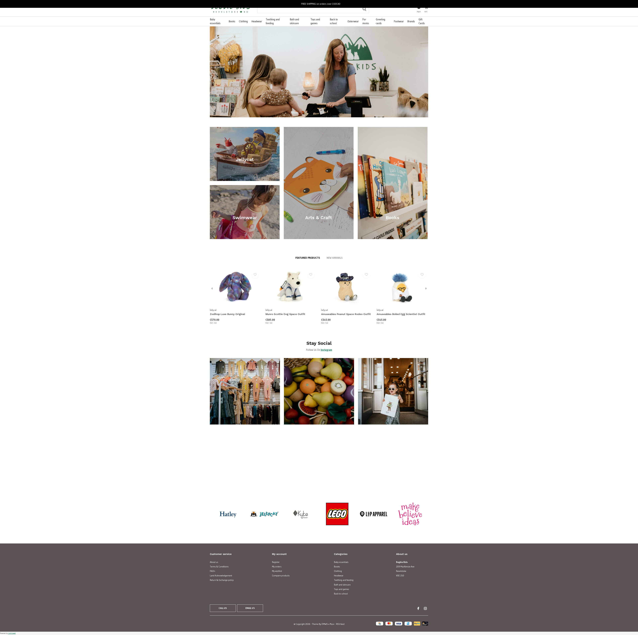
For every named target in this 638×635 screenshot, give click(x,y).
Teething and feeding (273, 21)
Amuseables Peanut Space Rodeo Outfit (346, 314)
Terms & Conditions (219, 566)
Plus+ (332, 624)
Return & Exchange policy (222, 580)
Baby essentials (215, 21)
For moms (365, 21)
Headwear (256, 21)
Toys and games (315, 21)
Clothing (243, 21)
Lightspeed (12, 633)
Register (276, 562)
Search (364, 9)
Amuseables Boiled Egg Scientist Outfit (401, 314)
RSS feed (340, 624)
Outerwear (353, 21)
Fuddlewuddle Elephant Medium (509, 478)
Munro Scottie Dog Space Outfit (285, 314)
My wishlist (277, 571)
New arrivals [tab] (335, 257)
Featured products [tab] (307, 257)
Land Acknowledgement (221, 575)
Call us (223, 608)
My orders (276, 566)
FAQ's (212, 571)
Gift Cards (422, 21)
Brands (411, 21)
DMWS (325, 624)
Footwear (399, 21)
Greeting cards (380, 21)
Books (232, 21)
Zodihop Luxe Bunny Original (227, 314)
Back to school (334, 21)
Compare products (281, 575)
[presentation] (212, 288)
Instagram (326, 349)
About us (214, 562)
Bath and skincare (294, 21)
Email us (250, 608)
